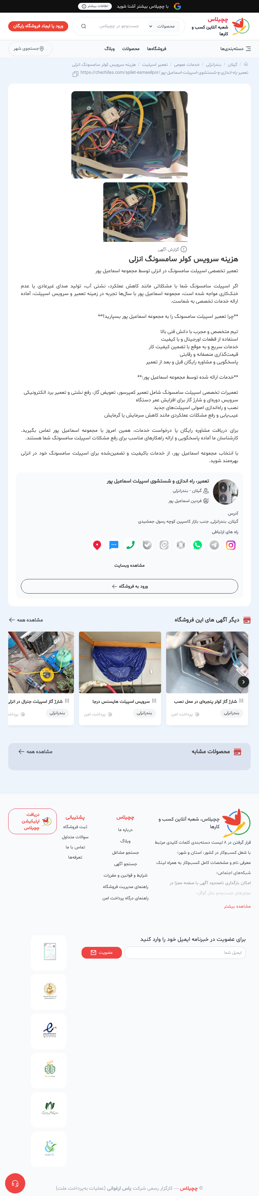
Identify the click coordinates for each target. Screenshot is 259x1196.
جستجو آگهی (125, 864)
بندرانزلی (213, 65)
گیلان (232, 65)
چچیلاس (218, 19)
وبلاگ (110, 49)
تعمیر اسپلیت (155, 65)
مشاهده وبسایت (129, 566)
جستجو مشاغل (125, 853)
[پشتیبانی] (15, 1183)
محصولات (131, 49)
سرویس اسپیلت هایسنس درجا (121, 702)
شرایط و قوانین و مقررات (126, 875)
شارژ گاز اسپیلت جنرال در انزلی (35, 702)
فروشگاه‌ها (156, 49)
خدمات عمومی (187, 65)
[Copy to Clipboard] (75, 74)
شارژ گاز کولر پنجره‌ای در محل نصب (205, 702)
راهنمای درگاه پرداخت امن (125, 898)
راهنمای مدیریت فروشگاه (125, 887)
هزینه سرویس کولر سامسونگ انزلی (104, 65)
